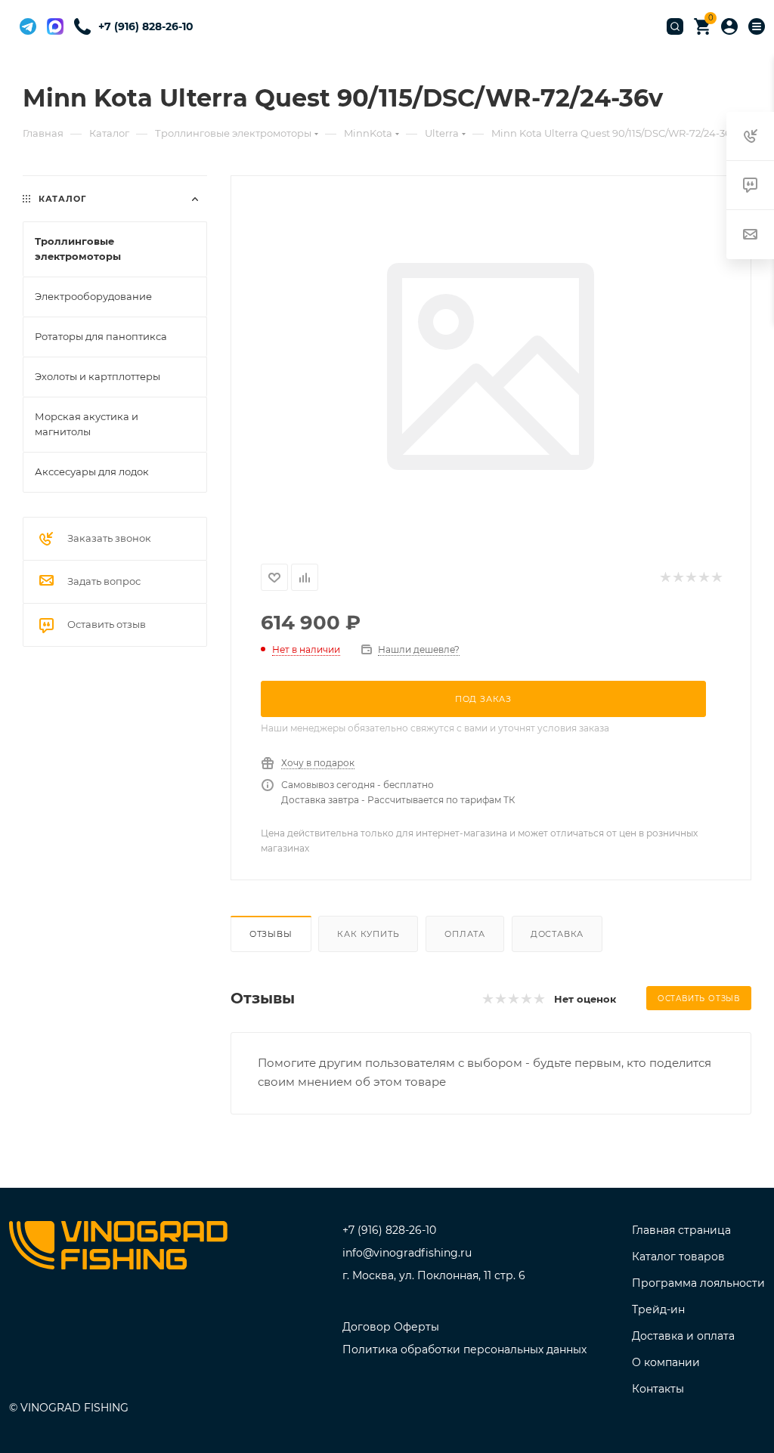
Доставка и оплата (683, 1336)
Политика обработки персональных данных (464, 1349)
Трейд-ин (658, 1309)
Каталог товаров (678, 1256)
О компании (666, 1362)
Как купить (368, 934)
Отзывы (271, 934)
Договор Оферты (390, 1327)
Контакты (658, 1389)
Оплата (464, 934)
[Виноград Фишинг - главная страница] (118, 1248)
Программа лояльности (698, 1283)
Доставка (557, 934)
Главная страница (681, 1230)
